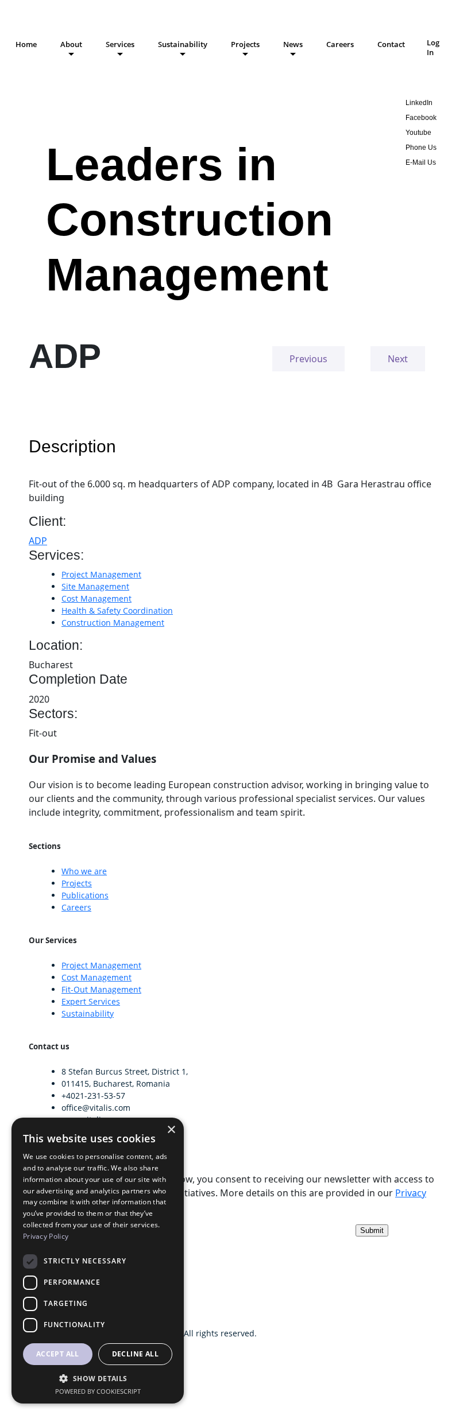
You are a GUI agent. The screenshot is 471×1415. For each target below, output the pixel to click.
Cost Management (96, 977)
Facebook (421, 118)
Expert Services (90, 1001)
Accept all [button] (57, 1354)
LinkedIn (419, 103)
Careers (340, 44)
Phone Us (421, 148)
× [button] (171, 1130)
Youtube (418, 133)
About (71, 44)
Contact (391, 44)
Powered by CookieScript (98, 1391)
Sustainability (182, 44)
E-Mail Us (421, 162)
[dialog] (97, 1261)
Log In (433, 47)
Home (26, 44)
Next (398, 358)
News (293, 44)
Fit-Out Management (101, 989)
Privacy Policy (45, 1236)
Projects (245, 44)
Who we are (84, 871)
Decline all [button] (135, 1354)
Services (120, 44)
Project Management (101, 965)
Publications (85, 895)
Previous (308, 358)
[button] (97, 1378)
